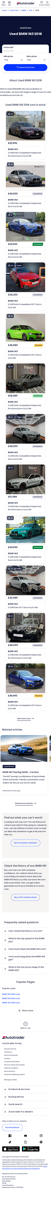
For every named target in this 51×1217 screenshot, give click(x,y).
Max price (32, 56)
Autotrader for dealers (20, 1112)
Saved (41, 5)
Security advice (10, 1049)
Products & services (19, 1089)
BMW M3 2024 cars (11, 1003)
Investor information (12, 1062)
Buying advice (16, 1097)
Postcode (8, 47)
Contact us (8, 1052)
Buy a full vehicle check (25, 897)
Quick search (15, 1104)
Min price (8, 56)
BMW (24, 10)
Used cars (14, 10)
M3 (30, 10)
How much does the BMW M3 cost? (27, 949)
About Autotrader (11, 1055)
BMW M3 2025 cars (11, 999)
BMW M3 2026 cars (11, 994)
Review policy (9, 1071)
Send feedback (12, 1128)
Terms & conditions (11, 1068)
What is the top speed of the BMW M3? (26, 940)
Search (47, 5)
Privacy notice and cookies (14, 1065)
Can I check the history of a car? (25, 931)
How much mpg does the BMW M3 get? (26, 958)
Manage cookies (10, 1080)
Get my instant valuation (25, 843)
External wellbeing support (14, 1074)
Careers (7, 1058)
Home (4, 10)
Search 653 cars (27, 67)
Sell (9, 5)
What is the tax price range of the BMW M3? (26, 969)
